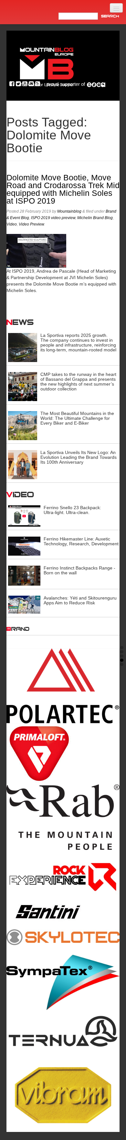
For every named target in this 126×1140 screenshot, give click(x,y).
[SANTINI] (63, 911)
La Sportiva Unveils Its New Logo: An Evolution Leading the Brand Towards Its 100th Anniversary (78, 457)
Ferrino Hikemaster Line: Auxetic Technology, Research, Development (81, 541)
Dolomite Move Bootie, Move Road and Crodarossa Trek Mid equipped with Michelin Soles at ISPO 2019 (63, 189)
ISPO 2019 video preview (53, 218)
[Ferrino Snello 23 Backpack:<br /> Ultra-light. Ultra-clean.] (24, 515)
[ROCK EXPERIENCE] (63, 877)
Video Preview (31, 224)
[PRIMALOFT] (63, 753)
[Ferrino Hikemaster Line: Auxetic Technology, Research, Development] (24, 545)
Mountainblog (69, 211)
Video (11, 224)
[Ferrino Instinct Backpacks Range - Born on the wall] (24, 575)
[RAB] (63, 817)
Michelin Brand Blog (95, 218)
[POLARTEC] (63, 685)
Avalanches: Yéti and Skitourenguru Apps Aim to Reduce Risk (80, 600)
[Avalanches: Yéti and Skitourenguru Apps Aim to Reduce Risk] (24, 604)
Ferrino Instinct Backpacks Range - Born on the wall (79, 570)
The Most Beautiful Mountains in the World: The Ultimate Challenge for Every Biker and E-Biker (77, 418)
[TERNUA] (63, 1032)
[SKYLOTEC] (63, 937)
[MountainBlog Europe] (46, 65)
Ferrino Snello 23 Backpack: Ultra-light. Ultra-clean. (72, 510)
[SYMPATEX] (63, 982)
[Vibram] (63, 1093)
